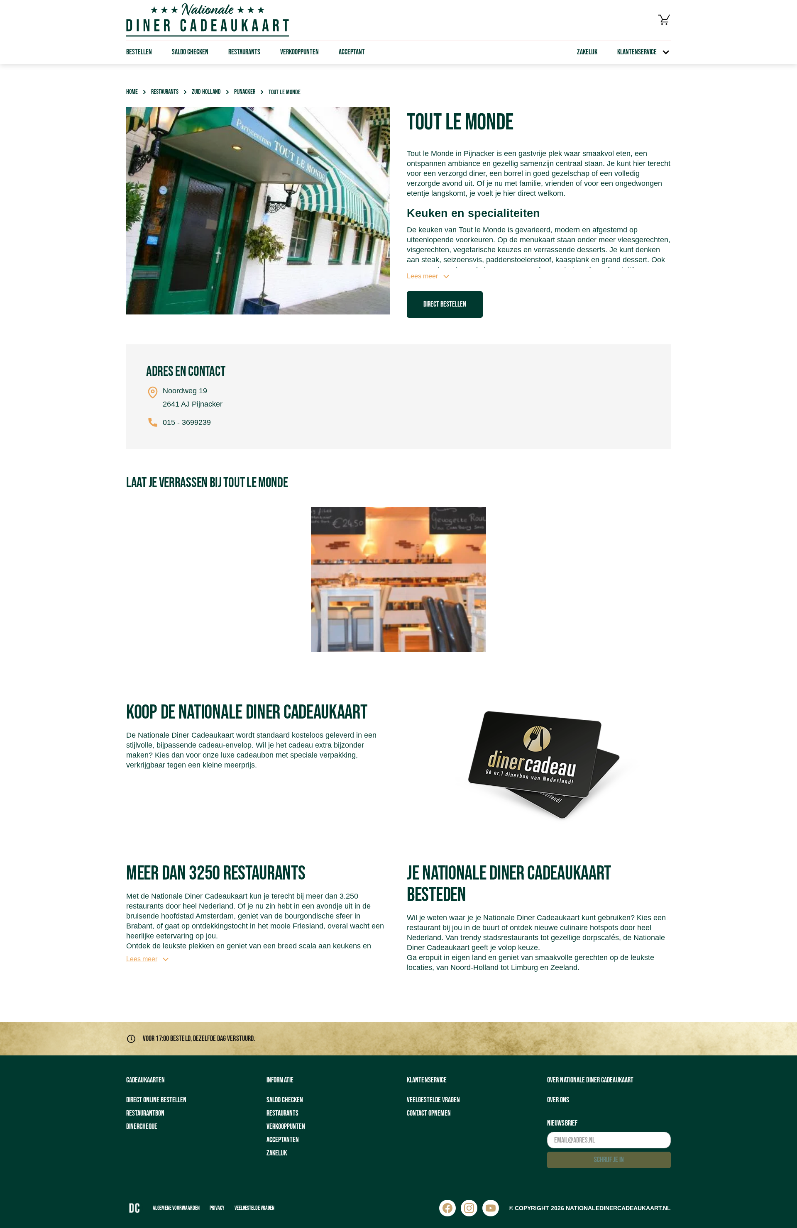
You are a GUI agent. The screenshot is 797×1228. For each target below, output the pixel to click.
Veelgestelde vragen (433, 1100)
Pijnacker (244, 92)
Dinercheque (141, 1126)
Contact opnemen (429, 1113)
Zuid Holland (206, 92)
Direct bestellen (444, 304)
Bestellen (139, 52)
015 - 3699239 (187, 422)
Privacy (217, 1207)
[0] (664, 20)
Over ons (558, 1100)
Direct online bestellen (156, 1100)
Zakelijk (587, 52)
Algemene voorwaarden (176, 1207)
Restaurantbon (145, 1113)
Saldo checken (190, 52)
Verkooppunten (299, 52)
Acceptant (352, 52)
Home (132, 92)
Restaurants (244, 52)
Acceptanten (282, 1139)
